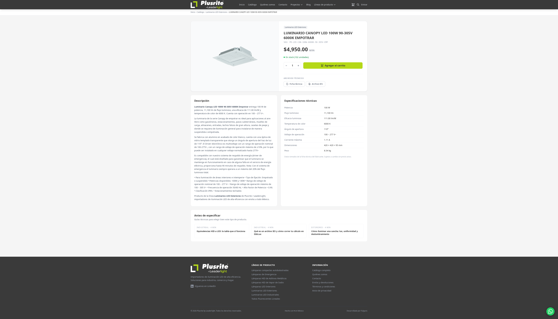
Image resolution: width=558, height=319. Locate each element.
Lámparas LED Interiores (264, 286)
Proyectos (295, 4)
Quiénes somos (267, 4)
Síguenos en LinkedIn (205, 286)
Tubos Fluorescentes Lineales (266, 298)
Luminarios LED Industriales (265, 294)
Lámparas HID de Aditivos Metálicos (269, 278)
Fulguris (364, 311)
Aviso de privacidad (321, 290)
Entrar (364, 4)
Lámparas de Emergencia (264, 274)
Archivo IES (317, 84)
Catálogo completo (321, 270)
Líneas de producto (323, 4)
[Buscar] (358, 4)
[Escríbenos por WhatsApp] (550, 311)
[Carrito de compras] (353, 4)
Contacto (283, 4)
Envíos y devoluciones (322, 282)
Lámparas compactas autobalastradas (270, 270)
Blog (308, 4)
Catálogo (252, 4)
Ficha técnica (296, 84)
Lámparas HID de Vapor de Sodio (268, 282)
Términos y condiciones (323, 286)
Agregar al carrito (335, 65)
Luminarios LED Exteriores (216, 12)
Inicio (242, 4)
